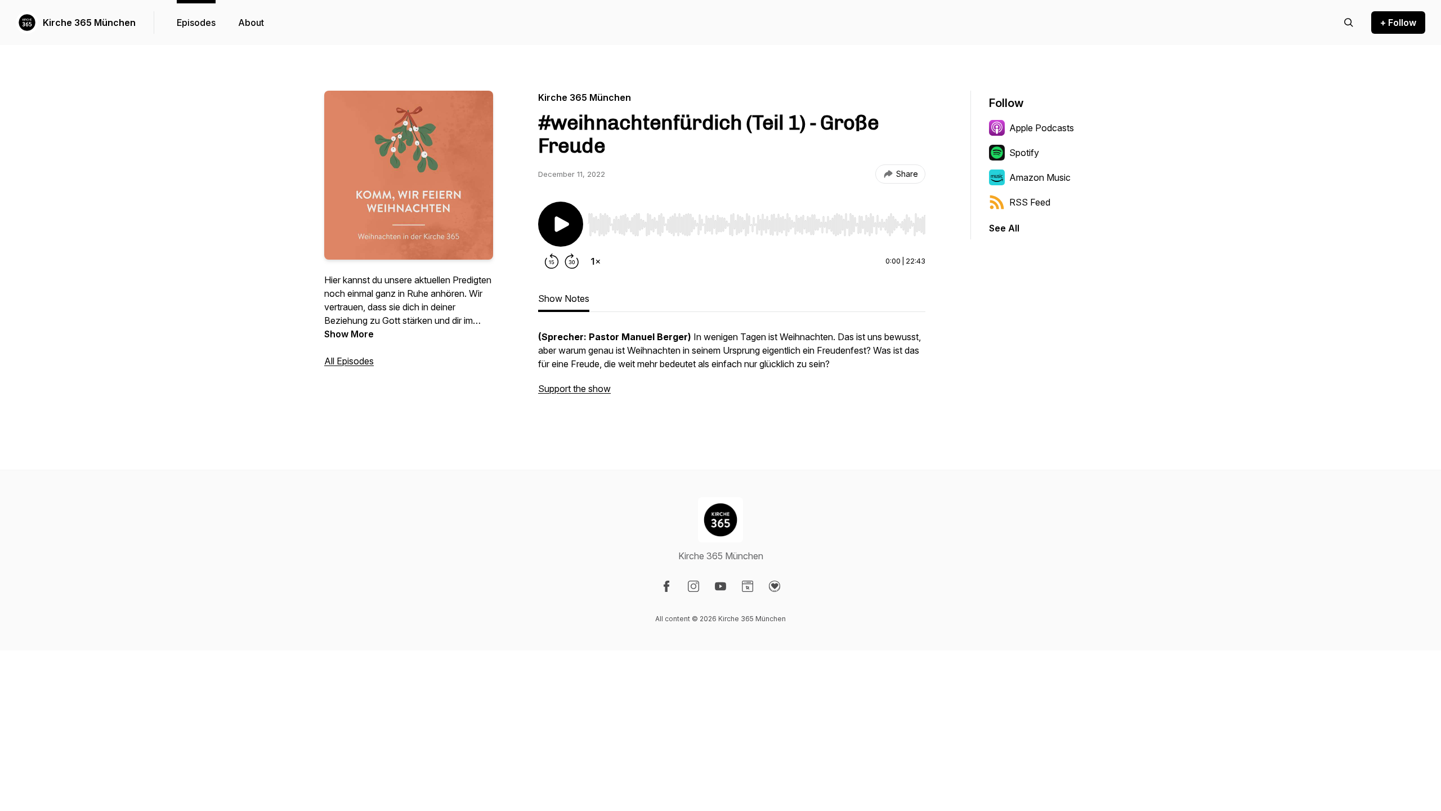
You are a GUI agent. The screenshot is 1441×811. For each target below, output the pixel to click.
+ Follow (1398, 22)
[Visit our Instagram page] (693, 586)
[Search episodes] (1348, 22)
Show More (349, 334)
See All (1004, 228)
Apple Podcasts (1041, 127)
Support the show (574, 388)
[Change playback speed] (595, 261)
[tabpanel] (731, 368)
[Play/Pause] (560, 224)
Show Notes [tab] (563, 298)
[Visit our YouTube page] (720, 586)
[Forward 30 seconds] (572, 261)
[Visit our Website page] (747, 586)
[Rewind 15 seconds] (552, 261)
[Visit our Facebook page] (666, 586)
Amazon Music (1040, 177)
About (251, 22)
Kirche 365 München (89, 22)
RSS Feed (1029, 202)
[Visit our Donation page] (774, 586)
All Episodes (349, 361)
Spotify (1024, 152)
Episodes (196, 22)
